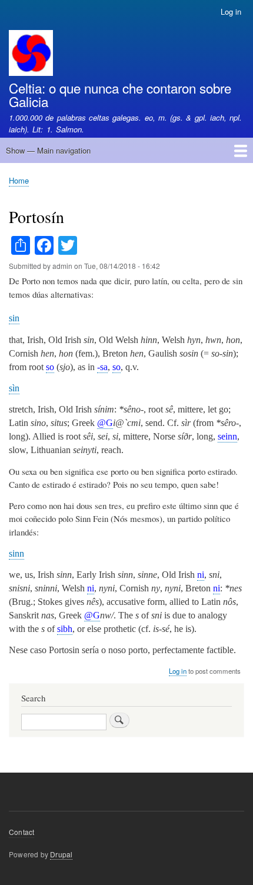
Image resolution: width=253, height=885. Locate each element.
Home (19, 180)
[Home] (31, 54)
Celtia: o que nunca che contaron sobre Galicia (120, 94)
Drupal (61, 854)
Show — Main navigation (48, 150)
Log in (231, 11)
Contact (21, 832)
